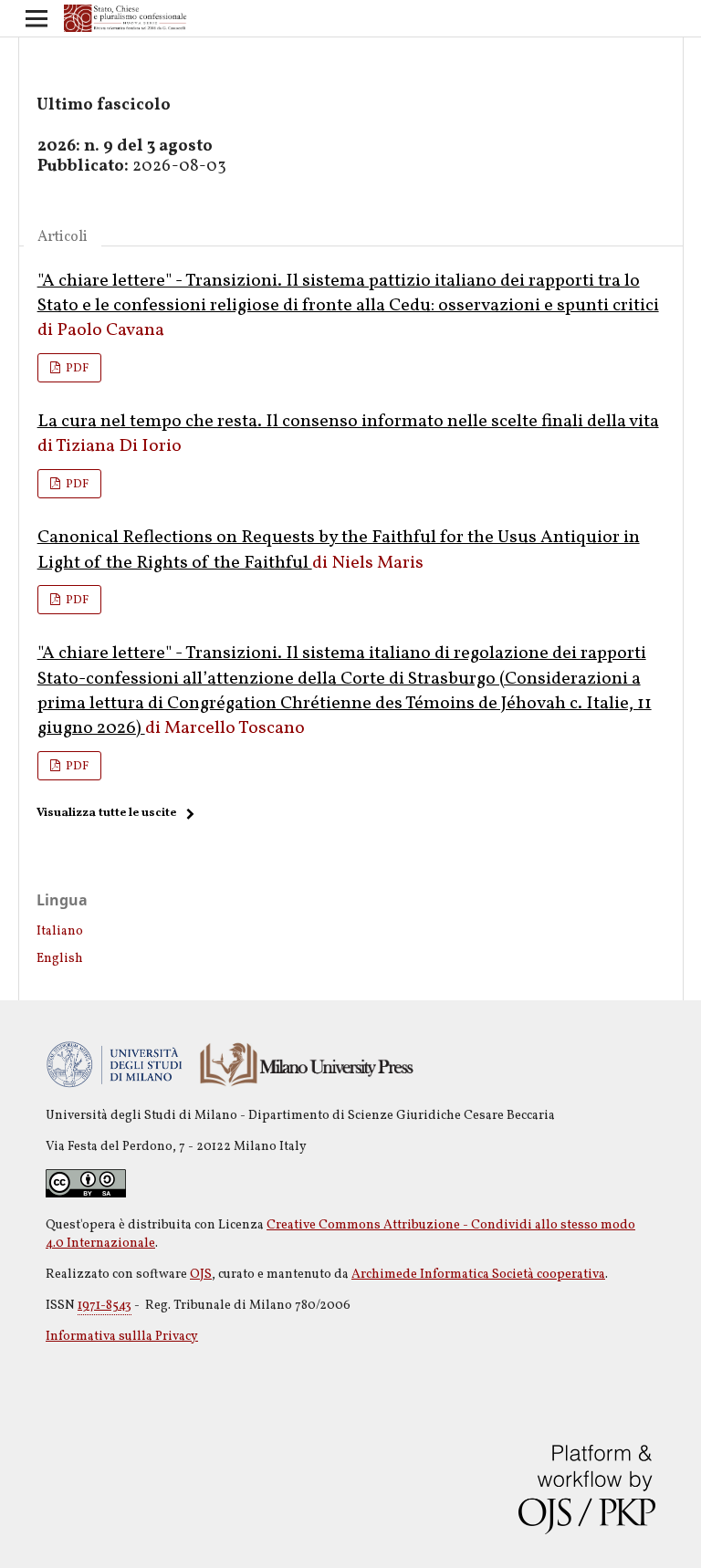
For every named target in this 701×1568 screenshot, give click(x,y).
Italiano (60, 931)
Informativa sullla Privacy (122, 1336)
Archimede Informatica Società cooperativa (478, 1274)
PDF (76, 369)
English (60, 958)
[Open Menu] (36, 18)
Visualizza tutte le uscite (106, 813)
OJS (201, 1274)
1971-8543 (104, 1305)
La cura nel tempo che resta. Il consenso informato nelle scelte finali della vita (348, 421)
